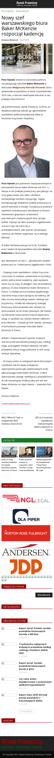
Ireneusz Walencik (10, 40)
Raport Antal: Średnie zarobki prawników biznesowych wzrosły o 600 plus (35, 631)
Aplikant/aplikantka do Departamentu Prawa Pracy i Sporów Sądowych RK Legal (43, 465)
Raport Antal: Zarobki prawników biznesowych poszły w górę (32, 666)
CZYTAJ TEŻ (9, 440)
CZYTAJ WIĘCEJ (26, 711)
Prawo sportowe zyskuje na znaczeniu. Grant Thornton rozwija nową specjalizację (26, 465)
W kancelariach (8, 456)
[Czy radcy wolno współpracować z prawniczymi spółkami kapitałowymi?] (9, 682)
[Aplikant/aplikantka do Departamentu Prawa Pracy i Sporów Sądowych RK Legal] (44, 452)
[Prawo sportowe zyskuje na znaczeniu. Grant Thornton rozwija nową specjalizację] (27, 452)
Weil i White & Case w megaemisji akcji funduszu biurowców (12, 420)
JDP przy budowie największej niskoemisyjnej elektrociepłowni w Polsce (43, 423)
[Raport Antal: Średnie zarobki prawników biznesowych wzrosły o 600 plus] (9, 632)
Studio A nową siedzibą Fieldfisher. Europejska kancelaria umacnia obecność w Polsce (9, 465)
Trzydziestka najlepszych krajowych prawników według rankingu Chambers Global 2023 (35, 648)
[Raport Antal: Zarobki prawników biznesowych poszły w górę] (9, 667)
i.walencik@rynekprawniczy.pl (16, 403)
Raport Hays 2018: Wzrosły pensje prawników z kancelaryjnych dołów (33, 697)
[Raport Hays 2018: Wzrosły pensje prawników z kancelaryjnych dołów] (9, 698)
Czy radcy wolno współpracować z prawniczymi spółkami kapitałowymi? (35, 681)
